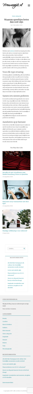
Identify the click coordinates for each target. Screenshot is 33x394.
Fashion (5, 327)
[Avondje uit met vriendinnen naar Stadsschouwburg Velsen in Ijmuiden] (16, 160)
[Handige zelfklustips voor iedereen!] (16, 219)
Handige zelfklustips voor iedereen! (15, 231)
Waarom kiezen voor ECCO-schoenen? (14, 367)
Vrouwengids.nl (12, 5)
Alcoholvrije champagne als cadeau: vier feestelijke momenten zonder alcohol (16, 265)
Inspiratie (5, 336)
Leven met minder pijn (14, 270)
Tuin (4, 346)
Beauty (5, 318)
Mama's (5, 340)
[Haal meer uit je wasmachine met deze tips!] (16, 189)
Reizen (5, 342)
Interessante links (8, 382)
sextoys (12, 51)
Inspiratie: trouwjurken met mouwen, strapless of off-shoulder (16, 285)
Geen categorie (16, 16)
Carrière (5, 321)
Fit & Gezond (6, 330)
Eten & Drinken (7, 324)
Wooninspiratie (7, 349)
